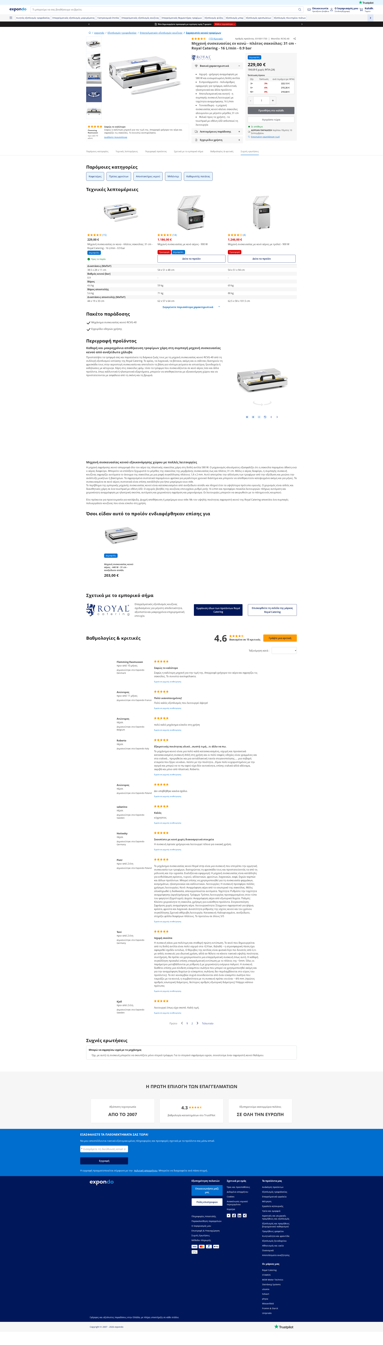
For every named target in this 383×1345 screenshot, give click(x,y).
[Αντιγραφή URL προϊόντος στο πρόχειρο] (294, 38)
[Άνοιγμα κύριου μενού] (11, 18)
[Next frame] (277, 417)
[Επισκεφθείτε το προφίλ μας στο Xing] (245, 1216)
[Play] (247, 417)
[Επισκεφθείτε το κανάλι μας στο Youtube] (228, 1216)
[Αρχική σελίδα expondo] (90, 33)
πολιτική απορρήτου (145, 1170)
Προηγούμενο (183, 1023)
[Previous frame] (271, 417)
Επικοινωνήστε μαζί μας (207, 1190)
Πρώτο (173, 1023)
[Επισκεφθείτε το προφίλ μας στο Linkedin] (239, 1216)
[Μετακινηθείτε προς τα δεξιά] (298, 24)
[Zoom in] (253, 417)
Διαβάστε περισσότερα (115, 137)
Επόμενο (198, 1023)
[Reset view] (265, 417)
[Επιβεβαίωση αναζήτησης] (299, 9)
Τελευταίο (207, 1023)
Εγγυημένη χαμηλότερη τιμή (265, 136)
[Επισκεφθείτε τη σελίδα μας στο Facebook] (234, 1216)
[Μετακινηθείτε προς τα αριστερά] (85, 24)
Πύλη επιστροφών (207, 1202)
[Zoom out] (259, 417)
